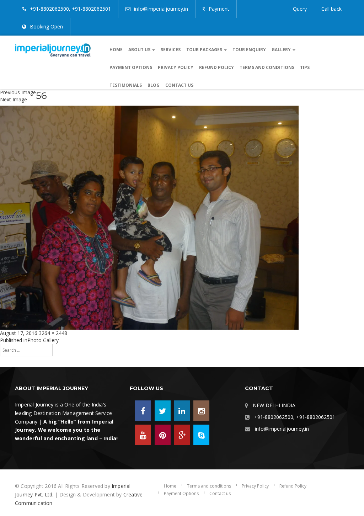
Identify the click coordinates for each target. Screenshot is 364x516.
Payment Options (130, 67)
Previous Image (18, 92)
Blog (154, 85)
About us (139, 50)
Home (116, 50)
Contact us (179, 85)
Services (171, 50)
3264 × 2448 (53, 333)
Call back (331, 8)
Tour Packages (204, 50)
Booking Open (46, 26)
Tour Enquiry (249, 50)
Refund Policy (216, 67)
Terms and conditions (267, 67)
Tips (305, 67)
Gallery (282, 50)
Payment (219, 8)
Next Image (13, 99)
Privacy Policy (175, 67)
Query (300, 8)
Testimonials (125, 85)
